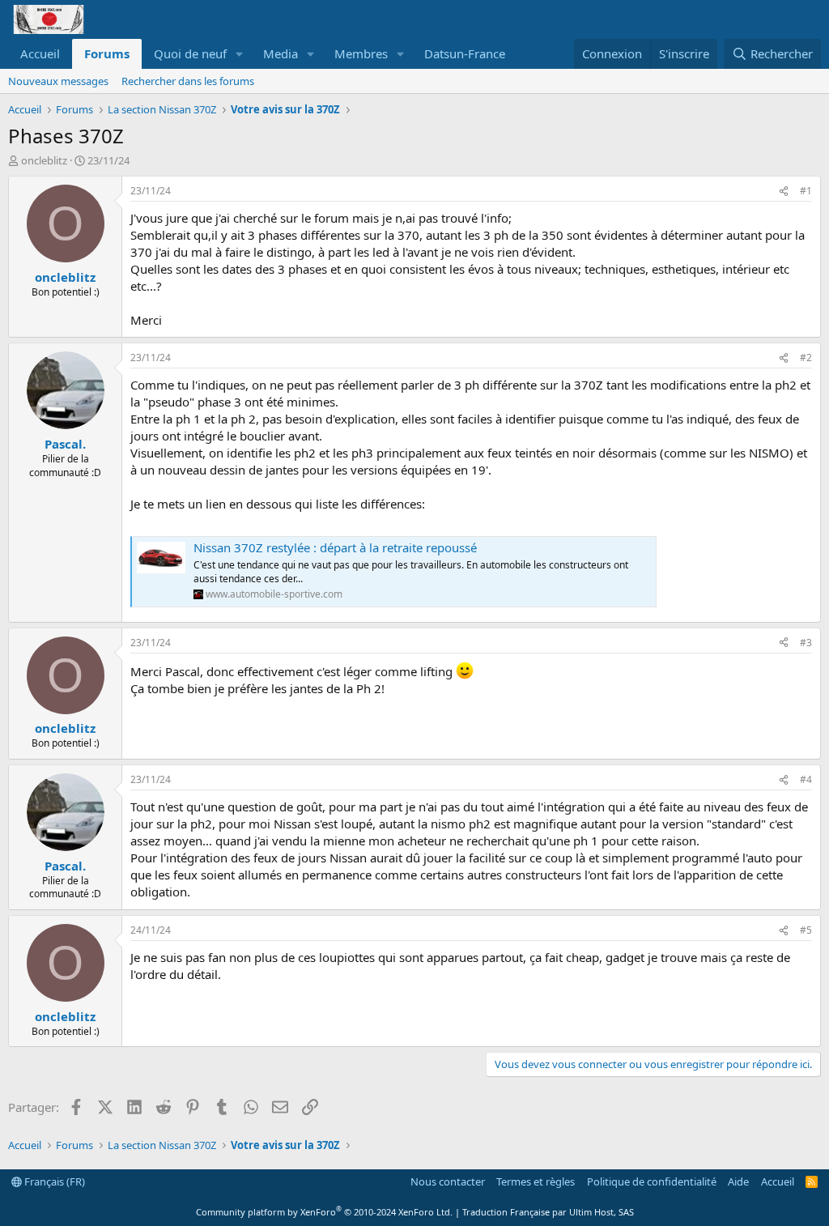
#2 (806, 357)
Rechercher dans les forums (187, 81)
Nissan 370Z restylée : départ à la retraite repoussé (335, 547)
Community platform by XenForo (324, 1212)
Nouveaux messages (58, 81)
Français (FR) (53, 1181)
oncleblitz (44, 160)
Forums (107, 53)
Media (280, 53)
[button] (239, 54)
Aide (738, 1181)
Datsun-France (464, 53)
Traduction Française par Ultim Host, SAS (548, 1212)
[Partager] (783, 191)
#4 (806, 779)
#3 (806, 642)
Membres (361, 53)
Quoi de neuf (190, 53)
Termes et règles (535, 1181)
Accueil (40, 53)
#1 (806, 191)
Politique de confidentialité (651, 1181)
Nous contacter (447, 1181)
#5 (806, 930)
